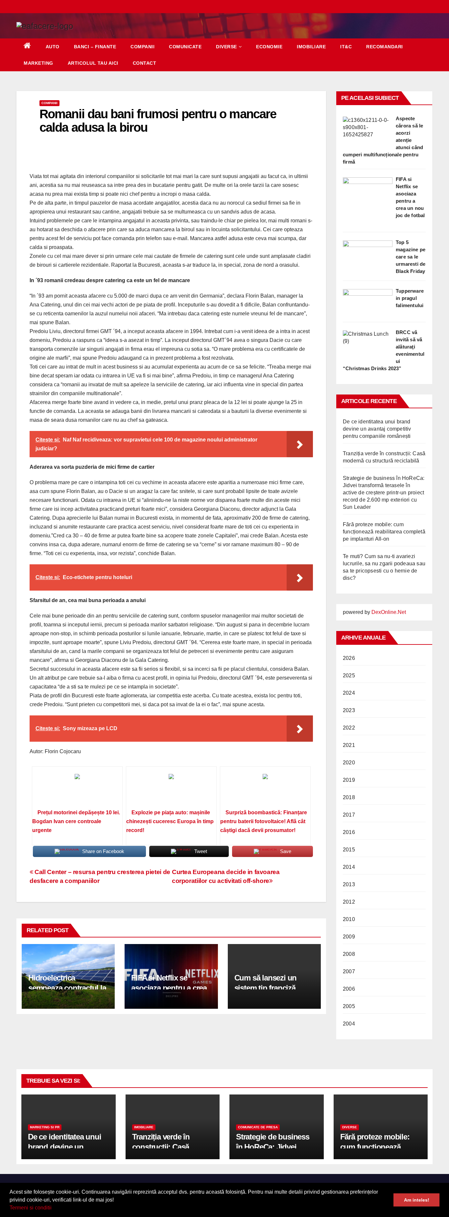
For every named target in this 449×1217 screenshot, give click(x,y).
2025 (349, 675)
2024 (349, 693)
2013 (349, 884)
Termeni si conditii (31, 1207)
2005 (349, 1006)
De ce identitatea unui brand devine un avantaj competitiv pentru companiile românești (377, 429)
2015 (349, 849)
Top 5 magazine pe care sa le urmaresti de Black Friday (410, 256)
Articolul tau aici (93, 63)
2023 (349, 710)
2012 (349, 902)
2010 (349, 919)
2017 (349, 815)
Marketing (38, 63)
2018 (349, 797)
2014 (349, 867)
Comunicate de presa (258, 1127)
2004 (349, 1023)
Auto (52, 46)
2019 (349, 780)
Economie (269, 46)
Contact (144, 63)
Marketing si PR (44, 1127)
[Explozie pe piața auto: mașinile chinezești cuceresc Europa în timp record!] (171, 790)
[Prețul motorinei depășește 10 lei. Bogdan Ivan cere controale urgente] (77, 790)
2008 (349, 954)
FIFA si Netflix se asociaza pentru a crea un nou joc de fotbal (169, 988)
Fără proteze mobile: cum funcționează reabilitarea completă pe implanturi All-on (384, 532)
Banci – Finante (95, 46)
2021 (349, 745)
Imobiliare (311, 46)
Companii (142, 46)
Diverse (226, 46)
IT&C (346, 46)
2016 (349, 832)
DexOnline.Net (388, 612)
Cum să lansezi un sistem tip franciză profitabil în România (269, 988)
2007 (349, 971)
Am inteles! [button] (416, 1200)
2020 (349, 762)
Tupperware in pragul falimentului (410, 298)
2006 (349, 989)
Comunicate (185, 46)
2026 (349, 658)
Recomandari (384, 46)
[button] (54, 1208)
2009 (349, 936)
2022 (349, 728)
